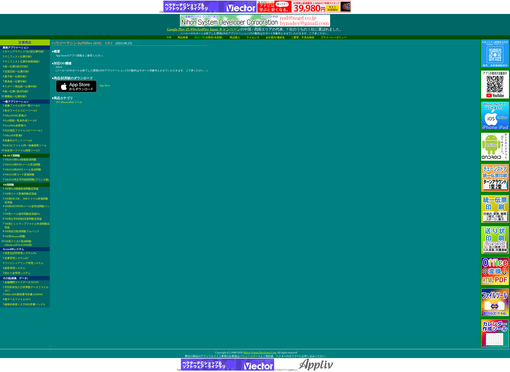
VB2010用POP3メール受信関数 (22, 164)
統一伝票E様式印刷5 (16, 66)
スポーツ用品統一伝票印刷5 (21, 86)
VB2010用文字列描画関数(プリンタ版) (27, 179)
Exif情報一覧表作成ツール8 (20, 120)
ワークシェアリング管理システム (24, 263)
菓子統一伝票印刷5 (16, 76)
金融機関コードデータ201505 (22, 282)
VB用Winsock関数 (15, 236)
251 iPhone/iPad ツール (69, 102)
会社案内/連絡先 (275, 37)
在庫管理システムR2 (16, 258)
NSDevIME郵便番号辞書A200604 (24, 294)
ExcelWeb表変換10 (15, 125)
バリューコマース (250, 356)
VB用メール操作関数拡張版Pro (22, 213)
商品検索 (183, 37)
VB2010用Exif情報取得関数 (20, 159)
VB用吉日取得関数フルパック (22, 231)
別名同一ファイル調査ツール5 (22, 150)
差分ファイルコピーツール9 (21, 110)
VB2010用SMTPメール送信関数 (23, 169)
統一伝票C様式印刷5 (16, 91)
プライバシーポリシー (334, 37)
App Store (104, 85)
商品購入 (235, 37)
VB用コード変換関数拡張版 (21, 193)
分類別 (209, 37)
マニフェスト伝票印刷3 (18, 56)
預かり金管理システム (17, 273)
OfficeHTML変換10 (15, 115)
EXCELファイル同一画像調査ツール (26, 145)
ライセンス (252, 37)
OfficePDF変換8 (13, 135)
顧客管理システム (15, 268)
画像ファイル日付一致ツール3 (22, 105)
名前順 (218, 37)
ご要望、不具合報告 (302, 37)
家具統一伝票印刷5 (16, 81)
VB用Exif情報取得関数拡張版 (22, 188)
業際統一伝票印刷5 (16, 96)
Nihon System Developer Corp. (260, 352)
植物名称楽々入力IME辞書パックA (25, 304)
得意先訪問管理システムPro (21, 253)
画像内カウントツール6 (18, 140)
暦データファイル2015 (18, 299)
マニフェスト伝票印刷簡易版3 (22, 61)
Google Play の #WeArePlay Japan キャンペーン (203, 29)
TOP (169, 37)
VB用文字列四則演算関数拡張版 (23, 218)
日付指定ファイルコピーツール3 (23, 130)
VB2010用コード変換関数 (19, 174)
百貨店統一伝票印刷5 (17, 71)
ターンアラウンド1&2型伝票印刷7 (24, 51)
